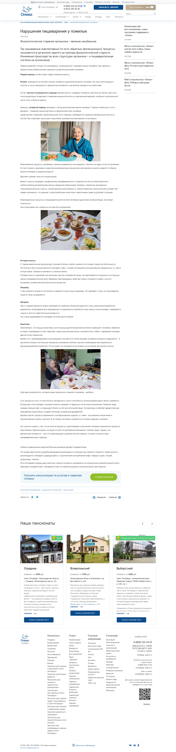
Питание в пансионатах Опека (74, 665)
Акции (88, 17)
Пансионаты (43, 17)
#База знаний (68, 490)
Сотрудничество (112, 667)
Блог (108, 17)
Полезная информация (94, 637)
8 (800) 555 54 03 (142, 642)
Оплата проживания (136, 7)
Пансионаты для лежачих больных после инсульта (56, 720)
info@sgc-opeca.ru (144, 655)
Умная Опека (74, 651)
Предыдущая (101, 497)
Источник (51, 651)
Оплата (91, 654)
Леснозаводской (53, 654)
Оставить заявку (144, 651)
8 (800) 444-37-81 (145, 665)
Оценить (146, 704)
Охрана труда (111, 679)
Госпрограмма (77, 2)
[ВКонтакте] (32, 497)
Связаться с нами (142, 645)
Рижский (50, 660)
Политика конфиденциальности (29, 748)
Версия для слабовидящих (44, 2)
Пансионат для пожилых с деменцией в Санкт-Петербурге (56, 668)
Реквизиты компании (102, 2)
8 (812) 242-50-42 (72, 8)
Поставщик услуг (128, 2)
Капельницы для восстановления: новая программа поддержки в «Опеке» (137, 31)
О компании (88, 2)
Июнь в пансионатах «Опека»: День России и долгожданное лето (139, 65)
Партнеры (110, 665)
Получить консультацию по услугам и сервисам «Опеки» (53, 477)
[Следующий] (152, 524)
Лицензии (92, 643)
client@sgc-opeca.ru (144, 667)
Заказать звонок (108, 7)
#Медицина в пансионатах (52, 490)
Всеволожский (80, 568)
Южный (50, 663)
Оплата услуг (141, 636)
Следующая (113, 497)
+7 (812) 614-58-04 (103, 477)
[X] (37, 497)
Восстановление (75, 654)
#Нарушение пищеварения (30, 490)
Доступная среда (63, 2)
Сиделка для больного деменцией (74, 689)
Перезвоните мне (142, 648)
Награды (109, 662)
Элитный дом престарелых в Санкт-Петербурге (56, 693)
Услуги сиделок (75, 643)
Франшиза (110, 690)
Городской (51, 648)
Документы (92, 666)
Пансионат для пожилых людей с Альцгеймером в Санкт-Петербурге (56, 701)
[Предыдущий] (143, 524)
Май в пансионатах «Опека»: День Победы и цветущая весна (139, 82)
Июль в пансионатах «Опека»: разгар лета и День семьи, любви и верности (139, 49)
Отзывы (98, 17)
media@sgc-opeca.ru (143, 674)
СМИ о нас (92, 683)
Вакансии (116, 2)
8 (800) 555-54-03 (72, 6)
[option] (42, 579)
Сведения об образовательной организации (113, 685)
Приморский (52, 657)
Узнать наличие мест (39, 620)
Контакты (119, 17)
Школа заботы (93, 669)
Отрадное (30, 568)
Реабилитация (74, 640)
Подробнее (28, 613)
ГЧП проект (110, 676)
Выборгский (125, 568)
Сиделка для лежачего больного (74, 697)
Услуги (76, 17)
